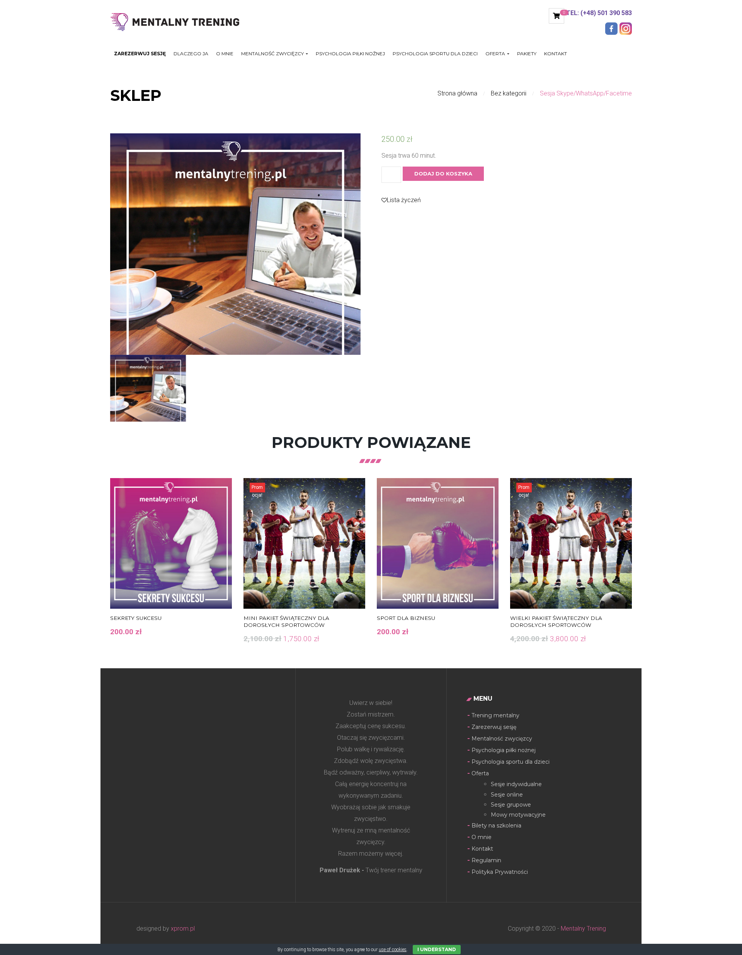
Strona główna (457, 93)
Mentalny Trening (582, 928)
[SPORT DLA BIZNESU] (438, 543)
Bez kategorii (508, 93)
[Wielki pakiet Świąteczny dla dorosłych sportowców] (571, 543)
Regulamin (486, 860)
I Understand (436, 949)
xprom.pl (183, 928)
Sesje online (507, 794)
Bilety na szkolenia (496, 825)
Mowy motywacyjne (518, 814)
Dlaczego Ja (191, 53)
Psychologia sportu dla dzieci (435, 53)
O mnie (224, 53)
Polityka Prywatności (499, 871)
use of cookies (393, 949)
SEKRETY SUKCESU (136, 618)
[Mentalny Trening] (180, 21)
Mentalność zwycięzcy (501, 738)
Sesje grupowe (511, 804)
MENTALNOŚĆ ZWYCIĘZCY (273, 53)
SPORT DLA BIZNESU (406, 618)
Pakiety (526, 53)
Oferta (495, 53)
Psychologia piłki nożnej (350, 53)
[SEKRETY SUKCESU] (171, 543)
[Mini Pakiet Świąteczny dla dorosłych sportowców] (304, 543)
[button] (556, 16)
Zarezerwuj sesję (140, 53)
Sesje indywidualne (516, 784)
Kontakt (555, 53)
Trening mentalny (495, 715)
